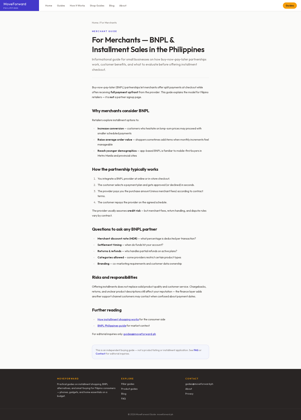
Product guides (129, 388)
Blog (111, 5)
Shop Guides (97, 5)
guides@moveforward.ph (139, 334)
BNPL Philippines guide (112, 325)
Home (48, 5)
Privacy (189, 393)
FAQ (196, 350)
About (122, 5)
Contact (100, 353)
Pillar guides (127, 384)
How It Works (77, 5)
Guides (61, 5)
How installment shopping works (118, 319)
